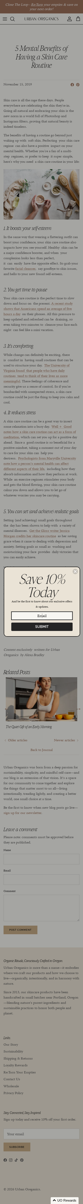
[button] (65, 1200)
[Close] (75, 571)
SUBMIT (42, 627)
